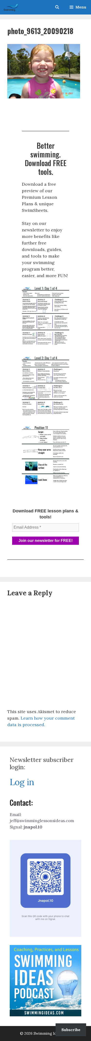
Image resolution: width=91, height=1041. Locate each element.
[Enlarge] (62, 291)
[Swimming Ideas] (12, 7)
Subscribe (70, 1029)
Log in (22, 782)
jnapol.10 (33, 827)
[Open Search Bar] (57, 7)
